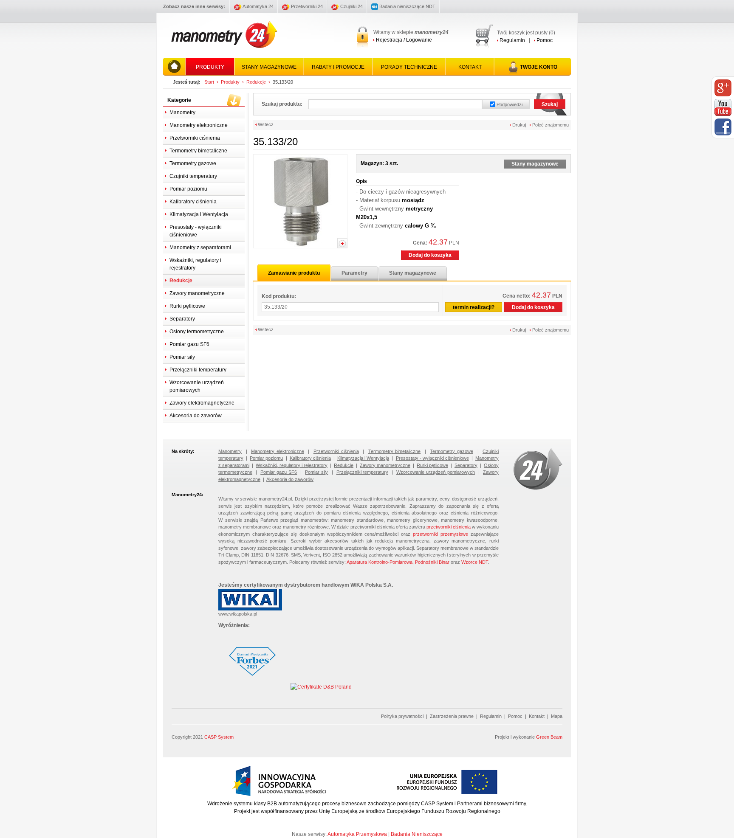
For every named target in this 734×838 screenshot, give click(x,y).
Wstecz (265, 124)
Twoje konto (538, 67)
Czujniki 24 (351, 6)
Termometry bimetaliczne (198, 151)
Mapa (556, 716)
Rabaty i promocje (338, 67)
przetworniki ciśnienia (448, 526)
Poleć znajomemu (550, 124)
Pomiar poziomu (188, 189)
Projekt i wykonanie (528, 737)
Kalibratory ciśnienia (193, 202)
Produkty (210, 67)
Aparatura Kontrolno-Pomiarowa (379, 562)
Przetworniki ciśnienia (194, 138)
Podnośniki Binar (432, 562)
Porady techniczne (409, 67)
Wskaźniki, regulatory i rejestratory (195, 264)
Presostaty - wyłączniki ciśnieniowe (195, 231)
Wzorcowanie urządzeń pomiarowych (196, 386)
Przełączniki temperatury (197, 370)
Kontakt (470, 67)
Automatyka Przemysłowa (357, 834)
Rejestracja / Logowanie (403, 40)
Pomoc (544, 40)
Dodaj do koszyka (430, 255)
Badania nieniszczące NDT (406, 6)
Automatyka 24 (258, 6)
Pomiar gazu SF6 (189, 344)
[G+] (722, 87)
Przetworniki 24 (306, 6)
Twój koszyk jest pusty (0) (526, 33)
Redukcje (256, 81)
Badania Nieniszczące (417, 834)
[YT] (722, 107)
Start (209, 81)
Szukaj (550, 104)
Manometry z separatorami (200, 247)
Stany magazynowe (269, 67)
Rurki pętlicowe (187, 306)
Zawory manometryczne (197, 293)
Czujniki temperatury (193, 176)
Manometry (182, 112)
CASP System (219, 737)
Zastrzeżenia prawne (452, 716)
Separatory (182, 319)
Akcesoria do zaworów (195, 416)
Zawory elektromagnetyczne (201, 403)
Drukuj (518, 124)
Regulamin (511, 40)
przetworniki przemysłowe (440, 534)
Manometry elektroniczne (198, 125)
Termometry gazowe (192, 163)
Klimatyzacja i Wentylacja (198, 214)
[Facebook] (722, 126)
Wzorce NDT (474, 562)
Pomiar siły (182, 357)
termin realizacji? (473, 307)
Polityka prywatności (402, 716)
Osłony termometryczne (196, 332)
